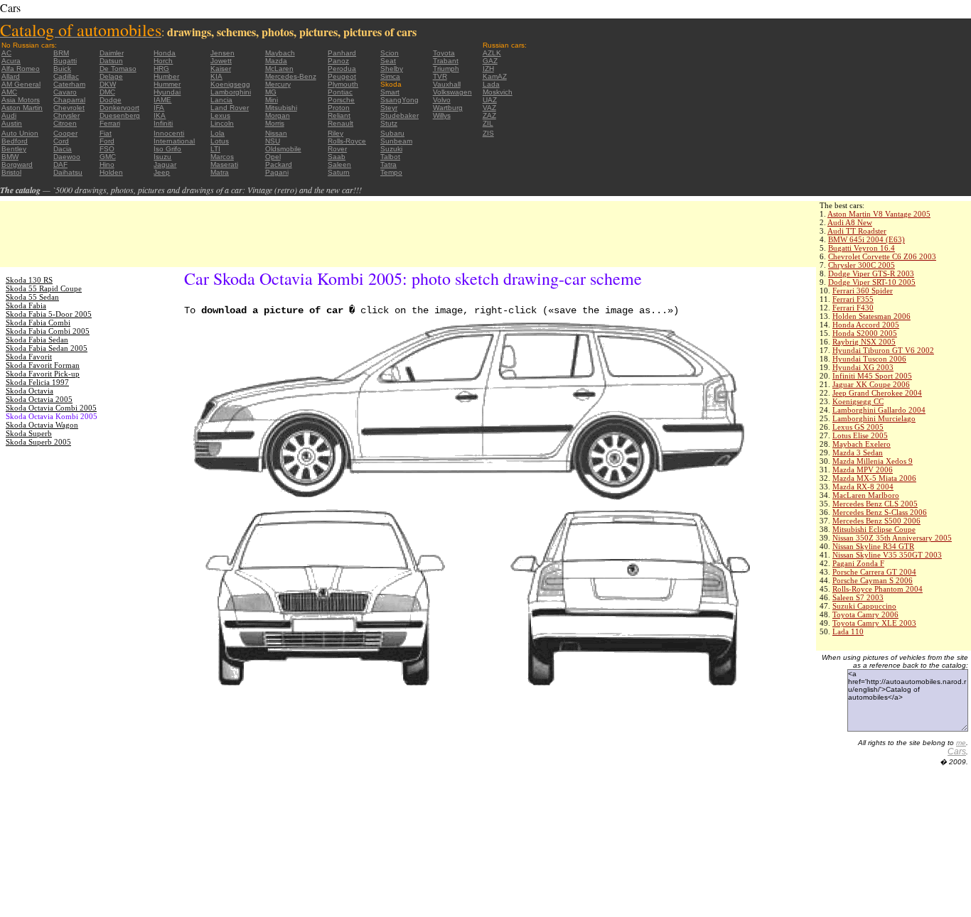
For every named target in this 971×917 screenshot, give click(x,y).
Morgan (277, 115)
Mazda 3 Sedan (857, 452)
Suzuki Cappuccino (864, 606)
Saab (336, 157)
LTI (215, 149)
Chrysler (66, 115)
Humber (166, 76)
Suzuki (391, 149)
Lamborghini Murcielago (874, 418)
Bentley (13, 149)
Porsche (341, 100)
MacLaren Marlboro (865, 495)
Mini (271, 100)
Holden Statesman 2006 (871, 316)
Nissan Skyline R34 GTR (873, 546)
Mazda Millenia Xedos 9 (872, 461)
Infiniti (163, 123)
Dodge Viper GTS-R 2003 (871, 273)
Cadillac (66, 76)
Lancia (221, 100)
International (174, 141)
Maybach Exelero (861, 444)
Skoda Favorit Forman (43, 365)
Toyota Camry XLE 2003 (874, 623)
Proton (339, 108)
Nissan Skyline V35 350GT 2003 (887, 554)
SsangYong (399, 100)
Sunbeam (396, 141)
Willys (442, 115)
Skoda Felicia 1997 (37, 382)
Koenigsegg (230, 84)
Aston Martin (22, 108)
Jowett (221, 61)
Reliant (339, 115)
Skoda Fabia (26, 305)
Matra (219, 172)
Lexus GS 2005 (858, 427)
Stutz (388, 123)
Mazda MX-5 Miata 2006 (874, 478)
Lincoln (222, 123)
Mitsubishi (281, 108)
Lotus (219, 141)
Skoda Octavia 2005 (39, 399)
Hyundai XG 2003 (863, 367)
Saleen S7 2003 (858, 597)
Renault (340, 123)
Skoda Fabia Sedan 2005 (46, 348)
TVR (440, 76)
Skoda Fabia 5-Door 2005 (49, 314)
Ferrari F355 (853, 299)
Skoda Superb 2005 (38, 442)
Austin (11, 123)
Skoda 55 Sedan (32, 297)
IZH (488, 68)
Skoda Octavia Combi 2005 (51, 407)
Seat (388, 61)
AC (6, 53)
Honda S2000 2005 (864, 333)
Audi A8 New (849, 222)
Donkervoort (119, 108)
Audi (8, 115)
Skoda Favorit (29, 356)
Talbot (390, 157)
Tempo (391, 172)
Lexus (220, 115)
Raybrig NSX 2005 (864, 341)
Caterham (69, 84)
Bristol (11, 172)
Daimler (112, 53)
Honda (165, 53)
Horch (163, 61)
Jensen (222, 53)
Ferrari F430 (853, 307)
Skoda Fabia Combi (38, 322)
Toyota (444, 53)
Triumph (446, 68)
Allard (10, 76)
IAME (162, 100)
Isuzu (162, 157)
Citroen (65, 123)
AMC (9, 92)
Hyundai (167, 92)
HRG (161, 68)
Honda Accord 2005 (865, 324)
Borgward (17, 164)
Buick (62, 68)
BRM (61, 53)
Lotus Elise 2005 (860, 435)
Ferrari (110, 123)
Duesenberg (120, 115)
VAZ (489, 108)
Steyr (388, 108)
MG (271, 92)
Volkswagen (452, 92)
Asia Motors (20, 100)
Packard (278, 164)
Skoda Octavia (29, 390)
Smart (389, 92)
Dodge (111, 100)
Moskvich (498, 92)
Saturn (339, 172)
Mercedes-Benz (290, 76)
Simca (390, 76)
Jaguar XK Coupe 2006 (871, 384)
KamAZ (495, 76)
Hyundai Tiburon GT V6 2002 (883, 350)
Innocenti (169, 133)
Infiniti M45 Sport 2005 (872, 375)
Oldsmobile (283, 149)
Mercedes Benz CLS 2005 (875, 503)
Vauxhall (447, 84)
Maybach (280, 53)
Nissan (276, 133)
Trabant (445, 61)
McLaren (279, 68)
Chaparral (69, 100)
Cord (61, 141)
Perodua (342, 68)
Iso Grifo (167, 149)
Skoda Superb (29, 433)
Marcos (222, 157)
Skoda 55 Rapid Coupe (44, 288)
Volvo (442, 100)
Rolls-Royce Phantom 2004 (877, 589)
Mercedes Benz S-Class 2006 (879, 512)
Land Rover (229, 108)
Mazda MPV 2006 (862, 469)
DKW (108, 84)
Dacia (62, 149)
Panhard (342, 53)
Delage (111, 76)
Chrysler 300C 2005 (861, 265)
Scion (389, 53)
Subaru (392, 133)
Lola (217, 133)
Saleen (339, 164)
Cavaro (65, 92)
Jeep (162, 172)
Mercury (278, 84)
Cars (957, 751)
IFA (159, 108)
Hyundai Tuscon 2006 (869, 358)
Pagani (277, 172)
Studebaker (399, 115)
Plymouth (343, 84)
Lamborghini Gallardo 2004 (879, 410)
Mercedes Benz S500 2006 (876, 520)
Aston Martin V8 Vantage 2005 (878, 214)
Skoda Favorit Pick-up (43, 373)
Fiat (106, 133)
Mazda (276, 61)
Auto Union (19, 133)
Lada (491, 84)
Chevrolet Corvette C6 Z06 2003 (882, 256)
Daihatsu (67, 172)
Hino (107, 164)
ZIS (488, 133)
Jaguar (165, 164)
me (961, 743)
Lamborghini (230, 92)
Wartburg (448, 108)
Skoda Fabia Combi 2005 (48, 331)
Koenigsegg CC (858, 401)
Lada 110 (848, 631)
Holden (111, 172)
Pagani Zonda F (858, 563)
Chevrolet (69, 108)
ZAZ (489, 115)
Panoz (338, 61)
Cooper (65, 133)
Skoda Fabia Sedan (37, 339)
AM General (21, 84)
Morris (274, 123)
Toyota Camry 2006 (865, 614)
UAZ (490, 100)
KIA (216, 76)
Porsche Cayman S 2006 (872, 580)
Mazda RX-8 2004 (863, 486)
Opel (273, 157)
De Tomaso (118, 68)
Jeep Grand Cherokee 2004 (877, 393)
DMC (107, 92)
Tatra (388, 164)
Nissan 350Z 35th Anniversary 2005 (892, 537)
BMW (9, 157)
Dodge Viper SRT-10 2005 (872, 282)
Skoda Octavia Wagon (42, 424)
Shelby (391, 68)
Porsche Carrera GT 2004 (874, 572)
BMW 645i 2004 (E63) (866, 239)
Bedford (14, 141)
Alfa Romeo (20, 68)
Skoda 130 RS (29, 280)
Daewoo (66, 157)
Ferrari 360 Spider (862, 290)
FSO (107, 149)
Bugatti (65, 61)
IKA (160, 115)
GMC (108, 157)
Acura (11, 61)
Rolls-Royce (347, 141)
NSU (272, 141)
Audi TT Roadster (856, 231)
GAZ (490, 61)
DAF (60, 164)
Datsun (111, 61)
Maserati (224, 164)
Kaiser (220, 68)
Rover (337, 149)
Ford (107, 141)
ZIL (488, 123)
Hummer (167, 84)
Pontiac (340, 92)
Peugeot (342, 76)
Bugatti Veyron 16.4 (861, 248)
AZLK (492, 53)
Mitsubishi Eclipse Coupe (874, 529)
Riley (335, 133)
